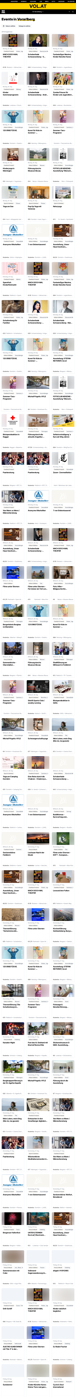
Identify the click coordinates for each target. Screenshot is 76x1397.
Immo (46, 1)
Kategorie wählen (24, 26)
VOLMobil (33, 1)
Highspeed (14, 1)
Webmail (24, 1)
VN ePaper (71, 1)
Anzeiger (61, 1)
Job (40, 1)
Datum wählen (10, 26)
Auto (53, 1)
